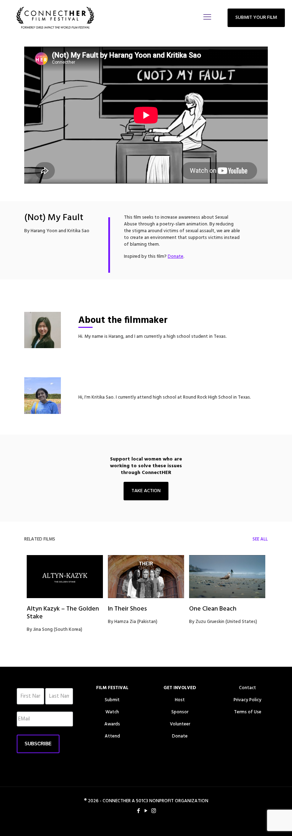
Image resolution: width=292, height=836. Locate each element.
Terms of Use (247, 712)
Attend (112, 736)
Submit (112, 700)
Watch (112, 712)
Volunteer (180, 724)
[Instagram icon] (153, 811)
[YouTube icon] (146, 811)
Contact (247, 688)
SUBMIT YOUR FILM (256, 18)
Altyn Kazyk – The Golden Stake (63, 613)
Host (180, 700)
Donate (180, 736)
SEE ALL (260, 539)
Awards (112, 724)
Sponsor (179, 712)
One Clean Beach (212, 609)
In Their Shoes (127, 609)
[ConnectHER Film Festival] (55, 18)
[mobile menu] (207, 18)
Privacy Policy (247, 700)
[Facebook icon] (138, 811)
